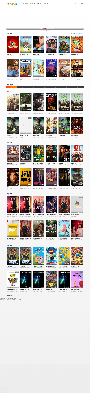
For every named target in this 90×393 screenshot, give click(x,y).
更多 (81, 91)
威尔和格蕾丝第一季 (50, 54)
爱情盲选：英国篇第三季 (12, 214)
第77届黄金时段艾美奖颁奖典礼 (52, 214)
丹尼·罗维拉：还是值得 (50, 163)
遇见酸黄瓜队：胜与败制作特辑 (39, 163)
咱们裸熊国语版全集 (24, 54)
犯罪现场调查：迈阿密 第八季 (77, 78)
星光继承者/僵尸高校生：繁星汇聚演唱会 (54, 78)
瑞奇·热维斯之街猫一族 (12, 289)
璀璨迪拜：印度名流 (75, 238)
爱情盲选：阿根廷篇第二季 (64, 214)
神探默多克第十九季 (24, 135)
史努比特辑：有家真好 (76, 289)
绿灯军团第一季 (23, 112)
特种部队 (22, 78)
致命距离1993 (36, 54)
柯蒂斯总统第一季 (23, 266)
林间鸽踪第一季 (36, 135)
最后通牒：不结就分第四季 (38, 214)
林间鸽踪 (9, 135)
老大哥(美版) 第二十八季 (76, 214)
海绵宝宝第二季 (74, 54)
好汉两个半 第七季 (11, 78)
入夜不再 (60, 186)
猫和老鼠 (9, 54)
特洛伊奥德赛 (22, 163)
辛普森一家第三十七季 (63, 266)
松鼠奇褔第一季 (36, 78)
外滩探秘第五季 (49, 135)
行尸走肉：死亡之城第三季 (51, 112)
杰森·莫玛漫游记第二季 (37, 238)
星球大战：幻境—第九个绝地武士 (65, 289)
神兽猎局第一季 (62, 135)
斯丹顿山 (9, 186)
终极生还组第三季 (49, 238)
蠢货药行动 (73, 163)
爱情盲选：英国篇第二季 (25, 214)
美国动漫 (45, 3)
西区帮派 (73, 112)
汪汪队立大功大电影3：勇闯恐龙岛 (78, 266)
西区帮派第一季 (62, 112)
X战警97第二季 (49, 289)
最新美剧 (25, 3)
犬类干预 (60, 78)
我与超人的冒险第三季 (50, 266)
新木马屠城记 (10, 163)
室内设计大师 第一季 (11, 238)
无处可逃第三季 (74, 135)
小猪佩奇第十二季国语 (37, 266)
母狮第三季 (35, 112)
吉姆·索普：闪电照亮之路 (25, 186)
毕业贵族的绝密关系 (63, 238)
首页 (20, 3)
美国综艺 (39, 3)
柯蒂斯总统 (9, 266)
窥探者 (34, 186)
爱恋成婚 (47, 186)
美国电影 (32, 3)
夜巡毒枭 (73, 186)
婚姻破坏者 (61, 163)
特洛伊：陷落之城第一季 (12, 112)
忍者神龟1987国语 (62, 54)
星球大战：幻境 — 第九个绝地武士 (27, 289)
